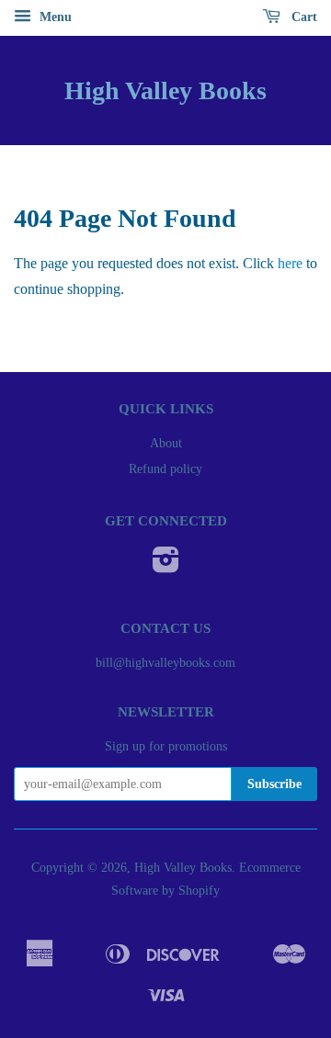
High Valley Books (165, 90)
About (166, 443)
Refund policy (165, 469)
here (290, 263)
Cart (302, 17)
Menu (54, 17)
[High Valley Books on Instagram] (166, 566)
